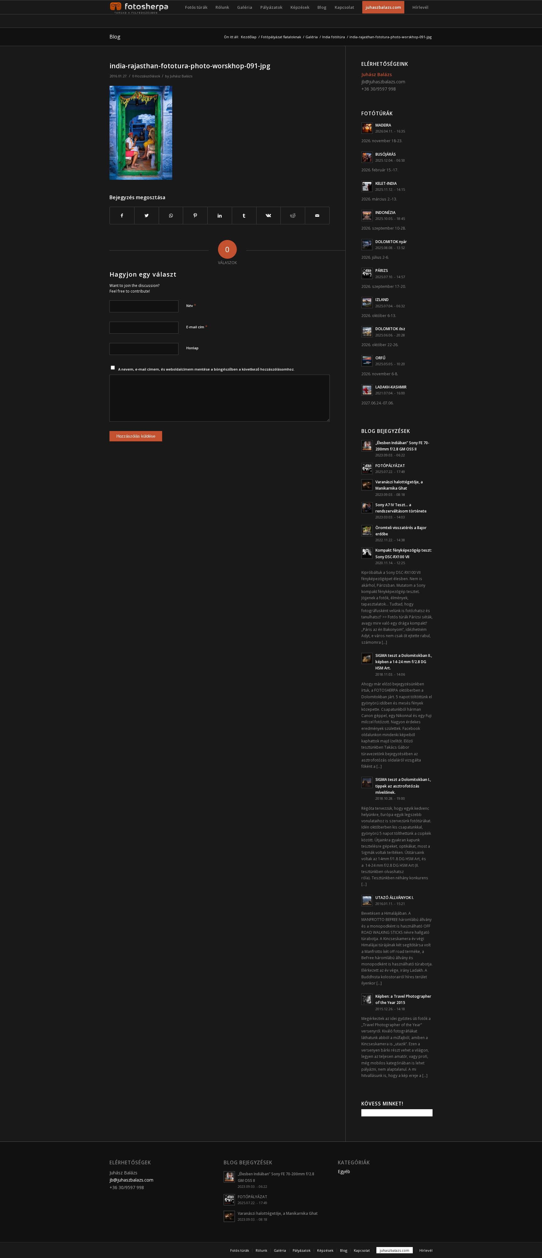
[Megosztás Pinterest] (195, 215)
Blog (114, 36)
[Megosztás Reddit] (293, 215)
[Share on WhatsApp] (171, 215)
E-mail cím (196, 327)
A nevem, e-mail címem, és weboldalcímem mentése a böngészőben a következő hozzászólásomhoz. (206, 369)
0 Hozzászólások (146, 76)
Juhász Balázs (181, 76)
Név (191, 305)
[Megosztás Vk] (269, 215)
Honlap (192, 348)
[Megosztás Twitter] (147, 215)
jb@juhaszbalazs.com (383, 82)
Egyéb (344, 1171)
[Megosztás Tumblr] (244, 215)
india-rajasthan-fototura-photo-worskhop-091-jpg (189, 65)
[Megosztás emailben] (317, 215)
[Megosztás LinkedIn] (220, 215)
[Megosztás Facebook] (122, 215)
